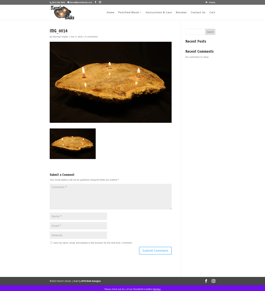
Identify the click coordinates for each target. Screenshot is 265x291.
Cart (212, 12)
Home (110, 12)
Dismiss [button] (157, 289)
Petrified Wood (128, 12)
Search (210, 31)
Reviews (181, 12)
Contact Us (198, 12)
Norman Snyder (60, 36)
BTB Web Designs (91, 281)
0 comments (91, 36)
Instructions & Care (159, 12)
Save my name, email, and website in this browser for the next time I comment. (92, 242)
